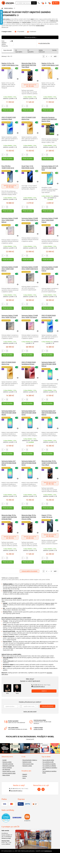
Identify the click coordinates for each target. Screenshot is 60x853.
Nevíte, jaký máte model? (30, 711)
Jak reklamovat (6, 769)
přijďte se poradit (38, 729)
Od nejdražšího (30, 51)
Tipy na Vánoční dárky (48, 760)
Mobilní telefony (8, 8)
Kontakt (4, 760)
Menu (56, 3)
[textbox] (12, 706)
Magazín (24, 774)
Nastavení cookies (27, 765)
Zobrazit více (5, 27)
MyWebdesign (48, 851)
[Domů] (2, 8)
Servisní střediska (7, 767)
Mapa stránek (6, 775)
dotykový (9, 22)
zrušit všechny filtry (45, 43)
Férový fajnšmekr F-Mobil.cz (29, 760)
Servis (24, 778)
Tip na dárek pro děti (48, 762)
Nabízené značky (26, 762)
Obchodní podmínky (7, 764)
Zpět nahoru (5, 674)
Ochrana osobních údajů (8, 773)
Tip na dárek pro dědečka (49, 765)
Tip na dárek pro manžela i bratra (49, 772)
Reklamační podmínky (8, 765)
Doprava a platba (6, 762)
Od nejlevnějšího (18, 51)
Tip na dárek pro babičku (49, 764)
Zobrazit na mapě (6, 838)
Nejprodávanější (7, 50)
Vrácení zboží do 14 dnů (8, 771)
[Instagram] (43, 789)
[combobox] (12, 706)
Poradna (24, 776)
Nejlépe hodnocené (42, 51)
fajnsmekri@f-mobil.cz (39, 686)
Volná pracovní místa (27, 764)
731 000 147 (41, 685)
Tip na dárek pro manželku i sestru (49, 768)
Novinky (54, 50)
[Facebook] (39, 789)
